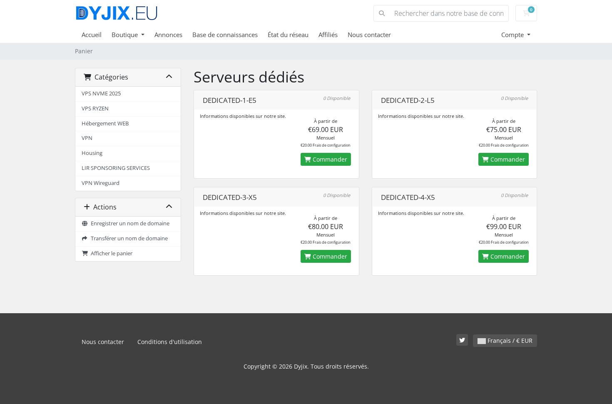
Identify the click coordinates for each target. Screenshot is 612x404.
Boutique (125, 34)
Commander (329, 159)
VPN (87, 138)
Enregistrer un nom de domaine (128, 223)
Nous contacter (369, 34)
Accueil (92, 34)
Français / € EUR (509, 340)
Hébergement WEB (105, 123)
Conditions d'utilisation (169, 342)
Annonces (168, 34)
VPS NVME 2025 (101, 93)
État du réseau (288, 34)
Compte (513, 34)
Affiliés (328, 34)
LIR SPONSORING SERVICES (116, 168)
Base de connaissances (225, 34)
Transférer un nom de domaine (128, 238)
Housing (92, 153)
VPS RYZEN (95, 108)
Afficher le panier (110, 253)
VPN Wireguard (100, 183)
